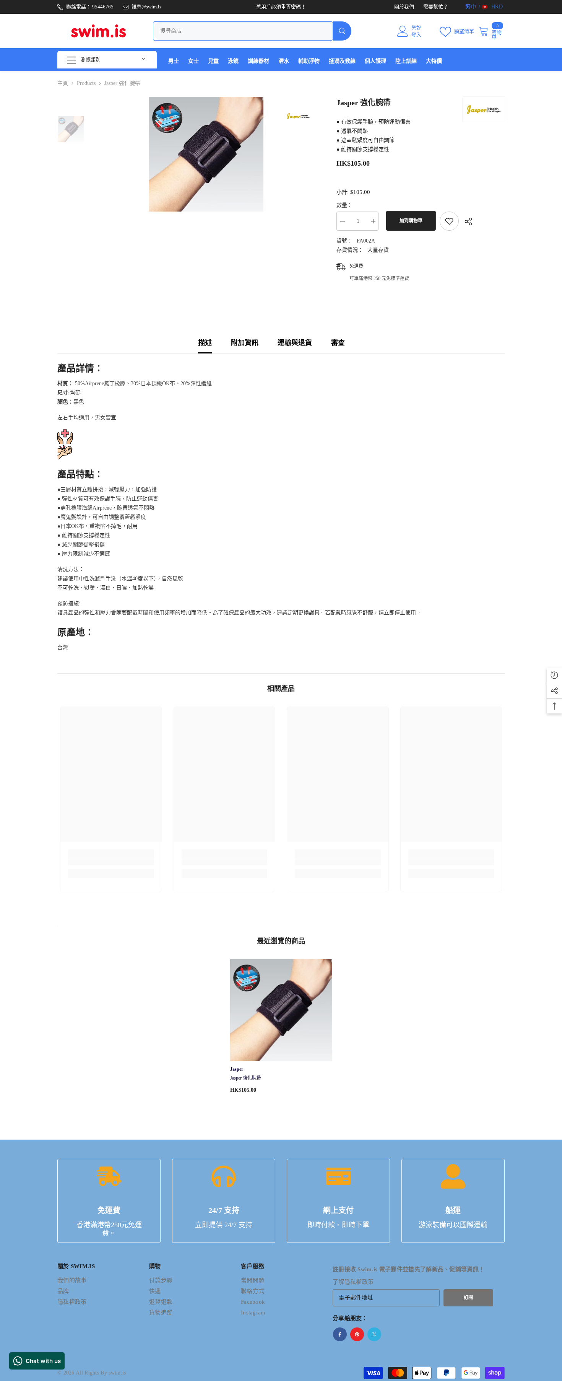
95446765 (103, 7)
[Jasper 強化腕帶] (281, 1010)
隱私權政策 (359, 1282)
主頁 (62, 83)
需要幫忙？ (435, 7)
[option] (205, 154)
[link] (111, 862)
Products (86, 83)
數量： (344, 205)
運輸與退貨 (295, 343)
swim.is (117, 1373)
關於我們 (404, 7)
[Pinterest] (357, 1334)
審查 (338, 343)
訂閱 (468, 1297)
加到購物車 (409, 220)
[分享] (465, 221)
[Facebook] (340, 1334)
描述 (205, 343)
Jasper (236, 1069)
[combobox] (243, 31)
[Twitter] (374, 1334)
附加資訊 (244, 343)
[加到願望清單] (449, 221)
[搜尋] (252, 31)
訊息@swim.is (146, 7)
